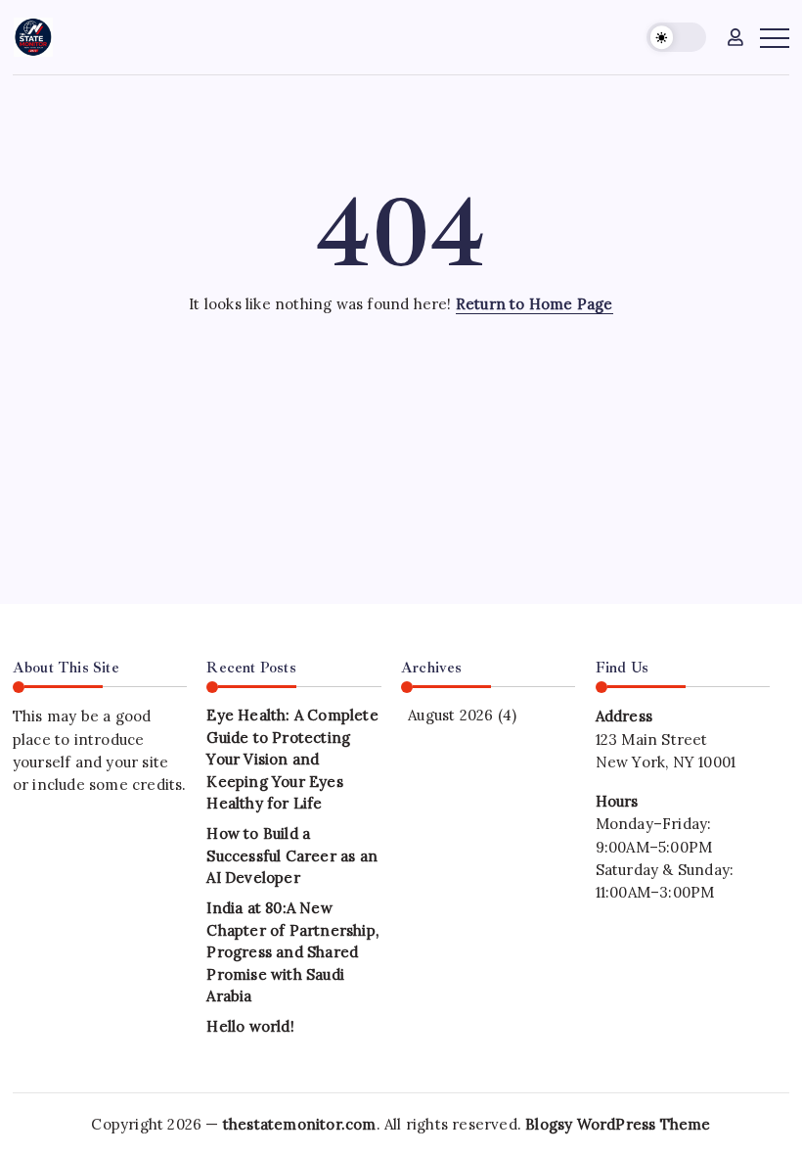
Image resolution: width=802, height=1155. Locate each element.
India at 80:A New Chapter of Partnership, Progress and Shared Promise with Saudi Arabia (292, 952)
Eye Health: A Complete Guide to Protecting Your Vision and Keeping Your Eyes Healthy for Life (292, 759)
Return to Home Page (534, 304)
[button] (676, 38)
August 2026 (450, 715)
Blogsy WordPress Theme (617, 1124)
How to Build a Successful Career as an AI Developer (292, 855)
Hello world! (249, 1026)
